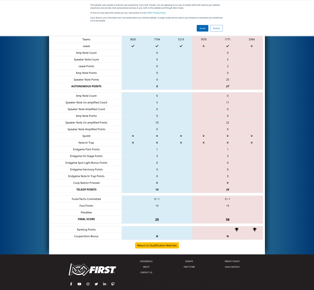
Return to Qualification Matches (157, 245)
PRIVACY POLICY (232, 261)
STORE (189, 266)
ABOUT (146, 266)
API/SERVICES (146, 261)
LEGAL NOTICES (232, 266)
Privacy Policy (156, 12)
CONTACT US (146, 272)
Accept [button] (203, 28)
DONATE (189, 261)
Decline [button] (216, 28)
